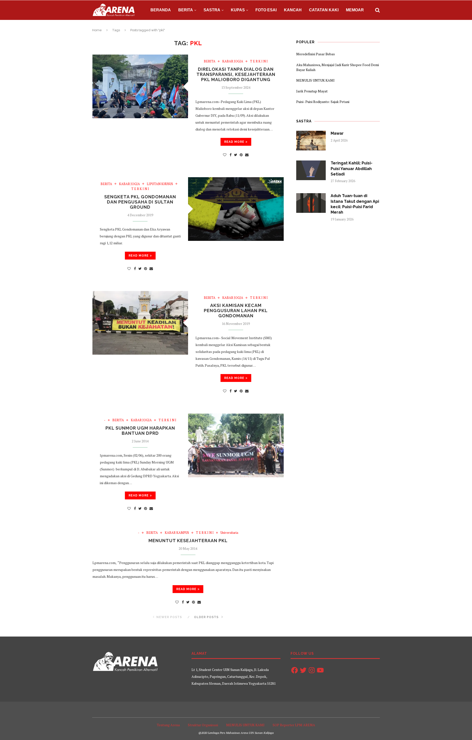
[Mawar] (311, 140)
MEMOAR (355, 10)
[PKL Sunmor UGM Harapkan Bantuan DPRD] (236, 445)
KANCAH (293, 10)
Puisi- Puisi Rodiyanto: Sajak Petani (322, 101)
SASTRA (212, 10)
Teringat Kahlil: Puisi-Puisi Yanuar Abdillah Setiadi (351, 168)
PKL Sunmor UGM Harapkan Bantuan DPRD (140, 430)
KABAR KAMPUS (177, 533)
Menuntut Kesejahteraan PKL (188, 540)
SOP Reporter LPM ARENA (294, 725)
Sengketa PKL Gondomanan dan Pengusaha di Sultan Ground (140, 202)
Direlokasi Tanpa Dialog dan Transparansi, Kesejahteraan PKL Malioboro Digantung (235, 74)
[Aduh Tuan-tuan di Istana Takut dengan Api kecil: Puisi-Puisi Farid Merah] (311, 203)
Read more (234, 142)
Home (97, 30)
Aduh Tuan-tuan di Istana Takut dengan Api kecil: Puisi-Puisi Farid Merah (355, 204)
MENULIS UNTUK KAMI (315, 80)
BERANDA (160, 10)
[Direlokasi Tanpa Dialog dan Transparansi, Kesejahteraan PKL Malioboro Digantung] (140, 86)
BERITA (185, 10)
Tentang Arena (168, 725)
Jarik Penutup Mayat (312, 91)
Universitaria (229, 533)
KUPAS (238, 10)
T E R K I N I (259, 61)
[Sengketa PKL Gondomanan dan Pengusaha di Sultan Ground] (236, 209)
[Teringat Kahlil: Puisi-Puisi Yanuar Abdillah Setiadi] (311, 170)
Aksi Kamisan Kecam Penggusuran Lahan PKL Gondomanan (236, 310)
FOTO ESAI (266, 10)
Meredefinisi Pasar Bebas (315, 54)
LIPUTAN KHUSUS (160, 184)
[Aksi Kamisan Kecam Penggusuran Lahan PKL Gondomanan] (140, 323)
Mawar (337, 133)
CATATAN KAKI (324, 10)
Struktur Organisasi (203, 725)
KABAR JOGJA (232, 61)
